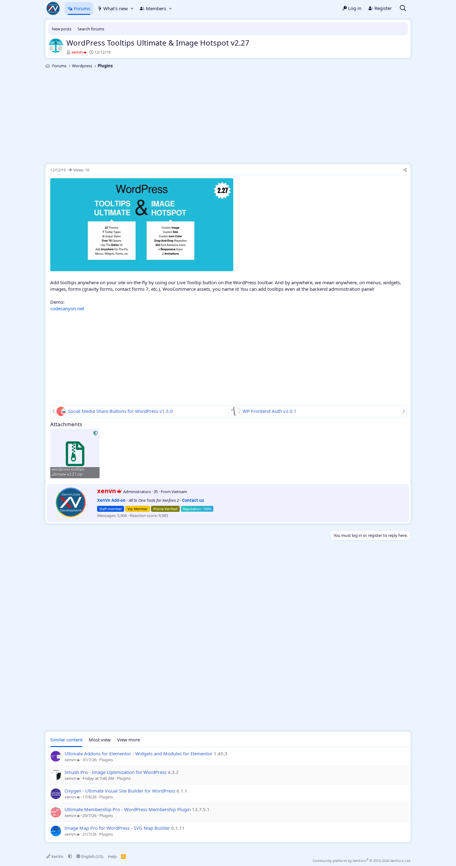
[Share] (405, 170)
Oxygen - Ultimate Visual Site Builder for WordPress (120, 791)
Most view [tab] (100, 739)
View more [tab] (128, 739)
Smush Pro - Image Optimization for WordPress (116, 772)
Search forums (91, 29)
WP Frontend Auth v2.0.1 (270, 411)
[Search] (403, 8)
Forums (82, 8)
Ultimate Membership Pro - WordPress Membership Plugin (128, 809)
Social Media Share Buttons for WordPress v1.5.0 (120, 411)
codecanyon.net (67, 308)
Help (112, 856)
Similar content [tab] (66, 739)
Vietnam (179, 491)
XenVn (57, 856)
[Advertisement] (228, 117)
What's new (115, 8)
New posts (61, 29)
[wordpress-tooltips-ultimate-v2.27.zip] (75, 453)
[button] (132, 8)
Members (156, 8)
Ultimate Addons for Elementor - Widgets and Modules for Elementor (138, 753)
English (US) (91, 856)
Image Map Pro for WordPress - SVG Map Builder (117, 828)
